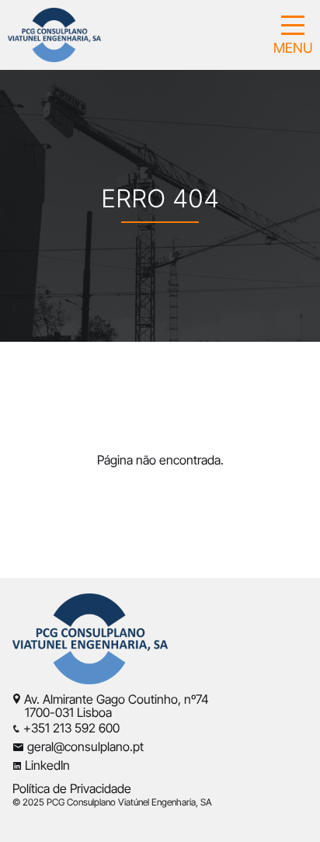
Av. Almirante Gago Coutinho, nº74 (116, 699)
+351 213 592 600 (71, 728)
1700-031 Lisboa (62, 712)
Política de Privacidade (71, 788)
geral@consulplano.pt (85, 746)
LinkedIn (47, 765)
